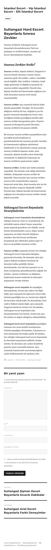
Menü (7, 19)
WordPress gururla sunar (27, 545)
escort (6, 543)
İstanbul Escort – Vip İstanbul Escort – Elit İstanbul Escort (25, 10)
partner (10, 360)
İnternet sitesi (11, 447)
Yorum (8, 388)
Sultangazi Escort (34, 360)
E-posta (8, 435)
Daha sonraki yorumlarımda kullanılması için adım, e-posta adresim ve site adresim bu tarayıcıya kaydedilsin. (25, 462)
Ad (6, 424)
